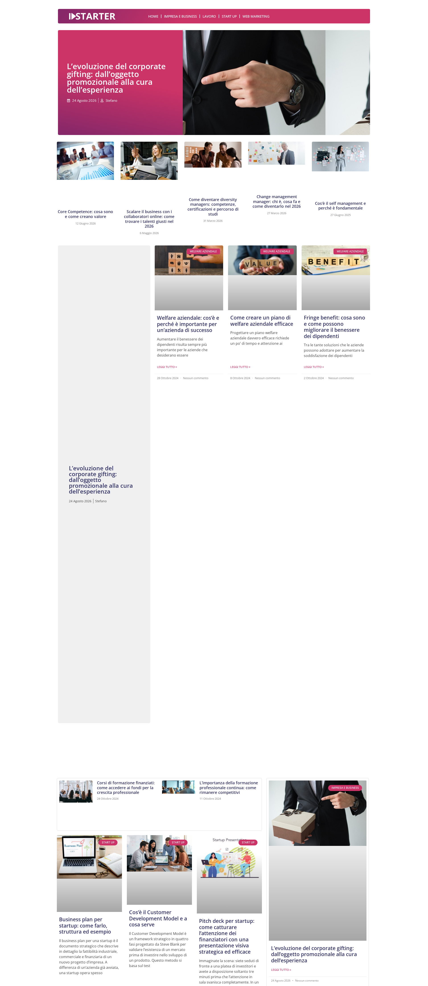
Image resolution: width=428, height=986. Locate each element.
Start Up (229, 16)
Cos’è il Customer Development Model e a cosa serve (158, 918)
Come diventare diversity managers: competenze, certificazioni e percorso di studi (213, 207)
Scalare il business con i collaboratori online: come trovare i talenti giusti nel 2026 (149, 219)
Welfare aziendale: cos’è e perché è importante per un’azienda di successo (188, 324)
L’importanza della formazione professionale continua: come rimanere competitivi (229, 787)
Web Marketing (256, 16)
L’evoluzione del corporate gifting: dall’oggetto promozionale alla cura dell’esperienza (314, 954)
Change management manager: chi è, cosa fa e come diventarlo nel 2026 (277, 201)
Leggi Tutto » (167, 367)
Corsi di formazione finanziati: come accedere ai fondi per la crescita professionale (126, 787)
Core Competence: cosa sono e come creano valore (85, 214)
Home (153, 16)
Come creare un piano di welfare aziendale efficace (261, 320)
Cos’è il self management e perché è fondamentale (340, 206)
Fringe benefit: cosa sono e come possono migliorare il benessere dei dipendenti (334, 327)
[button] (68, 746)
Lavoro (209, 16)
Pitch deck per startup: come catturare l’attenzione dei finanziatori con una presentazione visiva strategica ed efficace (226, 936)
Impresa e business (180, 16)
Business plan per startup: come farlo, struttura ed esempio (85, 925)
